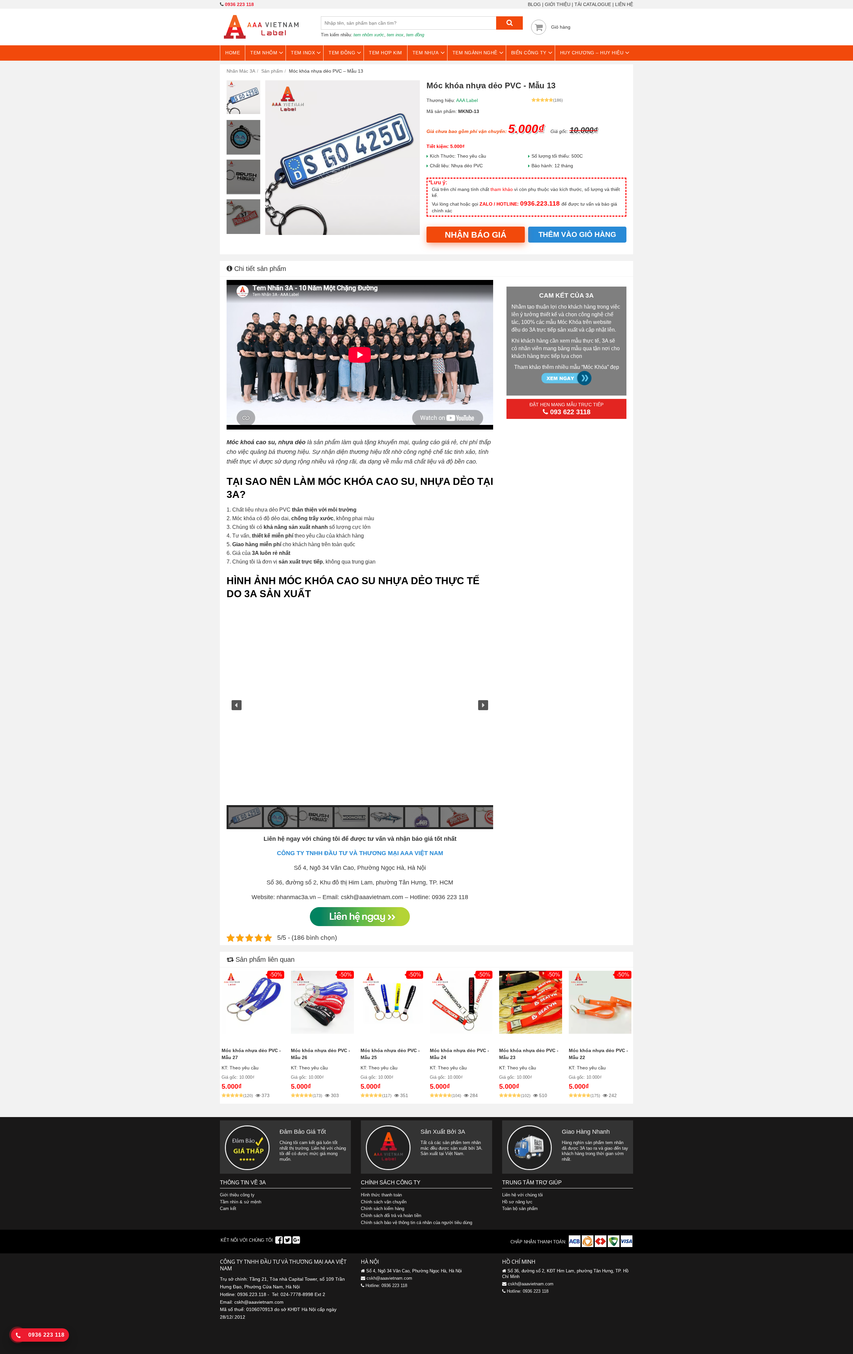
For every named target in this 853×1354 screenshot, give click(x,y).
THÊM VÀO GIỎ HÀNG (577, 234)
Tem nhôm (263, 52)
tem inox (395, 34)
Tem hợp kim (385, 52)
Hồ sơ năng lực (517, 1201)
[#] (575, 1245)
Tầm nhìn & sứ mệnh (240, 1201)
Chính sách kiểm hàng (382, 1208)
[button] (237, 705)
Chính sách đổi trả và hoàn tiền (391, 1215)
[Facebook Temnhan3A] (279, 1241)
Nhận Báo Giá (475, 234)
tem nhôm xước (369, 34)
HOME (232, 52)
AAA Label (467, 100)
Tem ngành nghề (474, 52)
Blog (534, 4)
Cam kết (228, 1208)
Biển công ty (528, 52)
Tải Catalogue (592, 4)
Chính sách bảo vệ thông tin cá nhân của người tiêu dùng (416, 1222)
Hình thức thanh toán (381, 1194)
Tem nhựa (426, 52)
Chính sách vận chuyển (384, 1201)
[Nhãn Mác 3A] (261, 42)
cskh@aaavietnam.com (389, 1278)
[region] (360, 717)
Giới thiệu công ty (237, 1194)
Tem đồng (342, 52)
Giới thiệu (557, 4)
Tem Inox (303, 52)
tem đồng (415, 34)
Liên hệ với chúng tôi (522, 1194)
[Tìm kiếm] (509, 23)
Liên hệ (624, 4)
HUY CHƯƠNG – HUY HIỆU (592, 52)
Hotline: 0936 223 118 (386, 1285)
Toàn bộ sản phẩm (520, 1208)
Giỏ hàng (560, 27)
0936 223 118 (239, 4)
